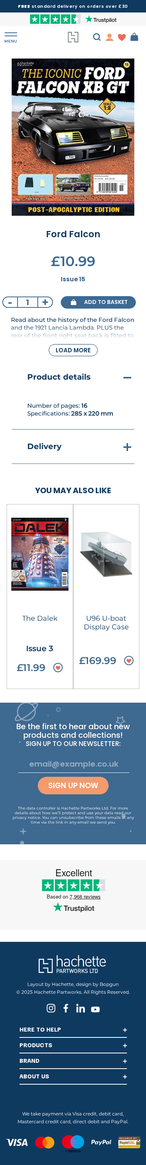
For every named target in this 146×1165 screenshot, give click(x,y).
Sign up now (73, 785)
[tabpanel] (73, 137)
